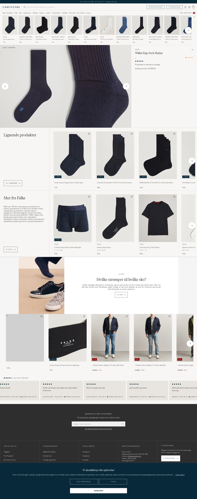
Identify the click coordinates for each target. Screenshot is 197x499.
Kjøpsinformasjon (49, 452)
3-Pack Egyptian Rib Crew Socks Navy (155, 39)
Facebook (85, 456)
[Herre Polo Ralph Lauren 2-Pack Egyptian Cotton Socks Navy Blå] (58, 25)
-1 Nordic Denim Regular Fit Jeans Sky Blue (150, 365)
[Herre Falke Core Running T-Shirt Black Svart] (158, 218)
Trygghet (7, 452)
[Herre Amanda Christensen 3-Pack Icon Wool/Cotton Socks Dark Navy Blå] (171, 25)
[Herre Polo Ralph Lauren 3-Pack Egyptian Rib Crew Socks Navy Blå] (155, 25)
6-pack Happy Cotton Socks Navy (8, 39)
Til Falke (9, 249)
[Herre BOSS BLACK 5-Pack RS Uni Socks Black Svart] (74, 25)
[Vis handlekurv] (193, 7)
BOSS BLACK (39, 37)
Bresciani (136, 37)
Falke (5, 37)
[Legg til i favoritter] (88, 134)
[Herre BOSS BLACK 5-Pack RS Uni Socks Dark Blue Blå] (42, 25)
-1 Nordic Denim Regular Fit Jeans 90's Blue (108, 365)
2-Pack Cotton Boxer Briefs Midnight (67, 247)
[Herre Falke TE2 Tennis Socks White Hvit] (107, 25)
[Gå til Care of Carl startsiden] (11, 7)
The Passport (8, 456)
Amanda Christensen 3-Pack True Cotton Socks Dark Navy (114, 183)
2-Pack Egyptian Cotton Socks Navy (58, 39)
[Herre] (25, 338)
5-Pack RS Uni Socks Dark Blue (41, 39)
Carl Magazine (186, 13)
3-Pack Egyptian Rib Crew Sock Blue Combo (188, 39)
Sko (20, 13)
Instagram (86, 452)
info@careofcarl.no (134, 456)
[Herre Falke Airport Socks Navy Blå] (115, 218)
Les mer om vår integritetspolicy (98, 429)
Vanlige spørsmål (49, 460)
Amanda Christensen (26, 37)
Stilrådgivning (175, 7)
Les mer (120, 295)
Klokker (35, 13)
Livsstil (48, 13)
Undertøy (11, 47)
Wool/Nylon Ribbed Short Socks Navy (138, 39)
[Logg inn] (185, 7)
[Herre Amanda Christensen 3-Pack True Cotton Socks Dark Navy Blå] (26, 25)
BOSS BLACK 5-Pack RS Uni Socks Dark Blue (156, 183)
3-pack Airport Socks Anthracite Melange (64, 365)
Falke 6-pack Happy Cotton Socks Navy (68, 183)
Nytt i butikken (8, 13)
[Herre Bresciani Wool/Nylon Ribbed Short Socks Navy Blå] (139, 25)
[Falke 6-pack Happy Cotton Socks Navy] (72, 180)
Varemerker (56, 13)
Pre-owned (80, 13)
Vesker (41, 13)
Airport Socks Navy (104, 247)
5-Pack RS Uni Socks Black (73, 39)
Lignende (20, 135)
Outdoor (65, 13)
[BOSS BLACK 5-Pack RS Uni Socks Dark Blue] (158, 180)
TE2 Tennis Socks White (106, 39)
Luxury (88, 13)
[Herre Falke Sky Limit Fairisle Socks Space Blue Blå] (90, 25)
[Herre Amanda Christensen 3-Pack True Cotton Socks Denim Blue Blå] (123, 25)
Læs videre (180, 475)
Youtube (85, 460)
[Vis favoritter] (189, 7)
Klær (16, 13)
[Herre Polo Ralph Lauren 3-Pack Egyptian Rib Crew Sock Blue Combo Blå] (188, 25)
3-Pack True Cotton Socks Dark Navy (26, 39)
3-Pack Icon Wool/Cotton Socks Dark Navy (171, 39)
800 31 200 (132, 458)
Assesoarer (27, 13)
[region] (98, 390)
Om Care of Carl (10, 460)
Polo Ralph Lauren (58, 37)
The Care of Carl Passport (98, 2)
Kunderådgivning (156, 7)
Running (72, 13)
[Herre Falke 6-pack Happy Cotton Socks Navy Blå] (10, 25)
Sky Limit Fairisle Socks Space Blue (90, 39)
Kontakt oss (47, 456)
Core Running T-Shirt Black (149, 247)
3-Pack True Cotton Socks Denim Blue (123, 39)
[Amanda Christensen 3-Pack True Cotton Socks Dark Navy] (115, 180)
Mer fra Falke (14, 197)
